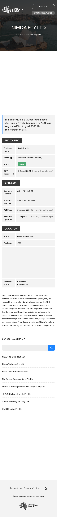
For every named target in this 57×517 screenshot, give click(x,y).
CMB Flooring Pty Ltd (12, 409)
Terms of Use (16, 488)
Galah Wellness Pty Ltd (13, 364)
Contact (36, 488)
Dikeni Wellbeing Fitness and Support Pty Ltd (23, 386)
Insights (43, 6)
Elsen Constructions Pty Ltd (15, 371)
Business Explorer (43, 13)
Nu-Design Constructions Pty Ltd (17, 379)
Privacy (27, 488)
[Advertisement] (28, 81)
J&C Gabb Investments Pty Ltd (16, 394)
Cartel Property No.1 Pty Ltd (15, 401)
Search (51, 348)
